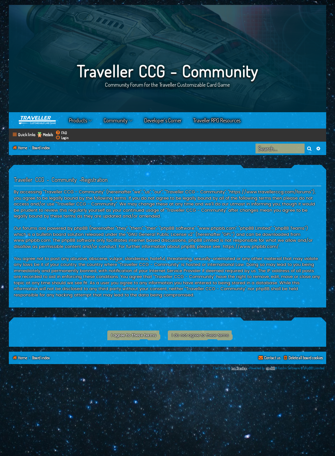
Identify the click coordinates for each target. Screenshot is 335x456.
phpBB (270, 368)
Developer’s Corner (163, 120)
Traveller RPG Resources (216, 120)
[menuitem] (61, 132)
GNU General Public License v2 (160, 234)
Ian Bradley (239, 368)
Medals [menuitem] (48, 134)
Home (37, 120)
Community (116, 120)
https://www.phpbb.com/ (251, 246)
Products (78, 120)
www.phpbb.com (32, 240)
